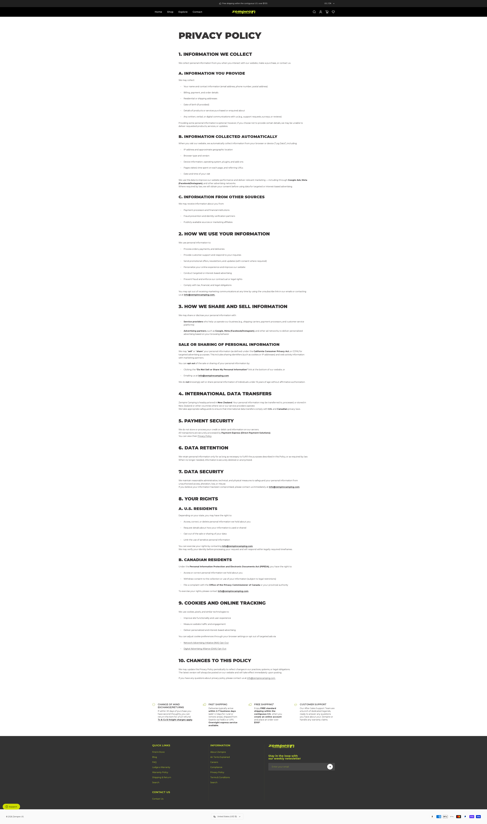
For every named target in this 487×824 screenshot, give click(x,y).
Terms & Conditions (220, 777)
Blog (154, 757)
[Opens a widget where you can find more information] (11, 807)
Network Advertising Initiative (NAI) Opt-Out (206, 643)
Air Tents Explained (220, 757)
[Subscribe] (330, 766)
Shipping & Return (161, 777)
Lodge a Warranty (161, 767)
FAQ (154, 762)
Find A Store (158, 752)
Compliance (216, 767)
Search (155, 782)
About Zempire (218, 752)
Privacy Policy (205, 436)
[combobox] (329, 3)
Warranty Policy (160, 772)
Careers (214, 762)
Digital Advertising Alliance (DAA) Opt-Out (205, 649)
